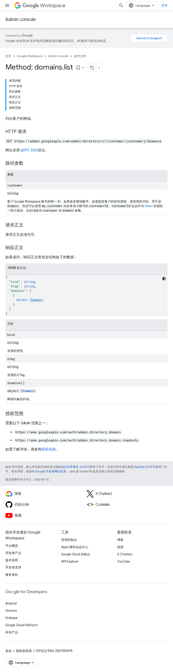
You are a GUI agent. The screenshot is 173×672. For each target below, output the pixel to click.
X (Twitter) (124, 554)
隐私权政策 (24, 651)
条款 (8, 651)
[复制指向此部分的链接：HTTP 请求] (31, 132)
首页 (8, 56)
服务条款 (11, 574)
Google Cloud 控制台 (75, 554)
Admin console (20, 19)
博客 (120, 540)
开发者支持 (13, 567)
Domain (36, 300)
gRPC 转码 (29, 150)
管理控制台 (69, 540)
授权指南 (48, 449)
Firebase (11, 618)
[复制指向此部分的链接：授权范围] (27, 414)
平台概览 (11, 545)
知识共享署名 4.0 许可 (75, 467)
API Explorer (70, 561)
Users (149, 206)
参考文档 (80, 56)
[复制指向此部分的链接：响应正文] (27, 248)
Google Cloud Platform (21, 625)
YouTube (123, 561)
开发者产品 (13, 553)
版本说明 (11, 560)
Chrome (11, 610)
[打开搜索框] (121, 5)
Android (11, 603)
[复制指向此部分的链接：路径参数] (27, 163)
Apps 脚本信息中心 (74, 547)
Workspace (53, 5)
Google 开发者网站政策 (50, 471)
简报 (120, 547)
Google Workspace (30, 56)
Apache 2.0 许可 (144, 467)
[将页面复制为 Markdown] (92, 68)
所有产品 (11, 632)
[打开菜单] (7, 5)
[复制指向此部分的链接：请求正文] (27, 225)
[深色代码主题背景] (164, 278)
